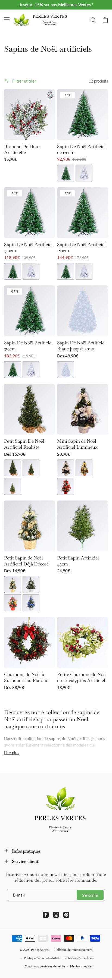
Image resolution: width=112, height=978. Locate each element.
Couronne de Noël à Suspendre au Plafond (26, 677)
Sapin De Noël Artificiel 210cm (28, 346)
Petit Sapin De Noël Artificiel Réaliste (24, 444)
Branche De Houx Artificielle (22, 149)
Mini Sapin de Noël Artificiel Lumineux (77, 444)
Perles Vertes (40, 949)
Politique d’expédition (79, 958)
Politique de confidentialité (42, 958)
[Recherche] (93, 20)
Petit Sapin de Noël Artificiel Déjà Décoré (26, 561)
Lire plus (11, 752)
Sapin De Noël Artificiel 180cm (81, 247)
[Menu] (7, 19)
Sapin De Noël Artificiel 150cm (28, 247)
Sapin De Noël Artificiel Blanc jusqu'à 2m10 (81, 346)
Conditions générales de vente (45, 966)
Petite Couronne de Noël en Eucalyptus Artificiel (82, 677)
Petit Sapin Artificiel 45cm (78, 561)
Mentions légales (81, 966)
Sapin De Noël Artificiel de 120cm (81, 149)
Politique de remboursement (73, 949)
